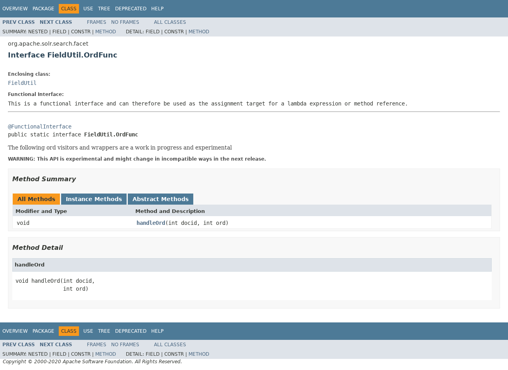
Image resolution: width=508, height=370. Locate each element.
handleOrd (151, 223)
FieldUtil (22, 83)
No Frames (125, 22)
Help (157, 9)
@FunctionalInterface (39, 126)
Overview (15, 9)
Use (88, 9)
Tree (104, 9)
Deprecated (130, 9)
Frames (96, 22)
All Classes (170, 22)
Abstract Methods (161, 199)
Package (43, 9)
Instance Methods (94, 199)
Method (105, 32)
